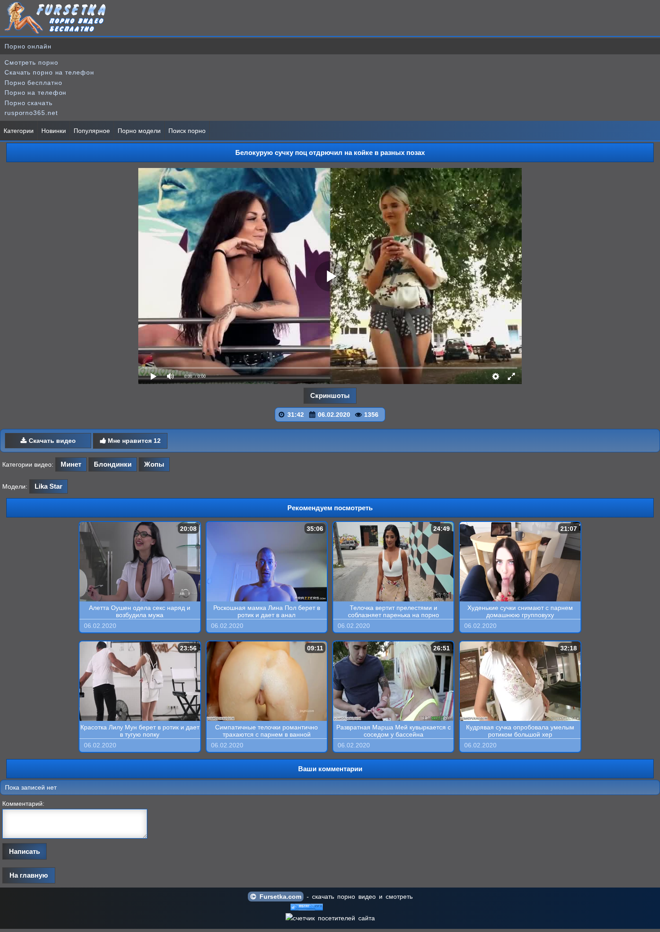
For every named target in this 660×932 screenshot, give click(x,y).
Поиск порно (187, 130)
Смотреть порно (31, 62)
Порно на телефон (35, 92)
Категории (19, 130)
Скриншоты (330, 395)
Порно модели (139, 130)
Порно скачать (28, 102)
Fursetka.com (278, 896)
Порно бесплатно (33, 82)
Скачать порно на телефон (49, 72)
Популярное (92, 130)
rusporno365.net (31, 112)
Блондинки (113, 464)
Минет (71, 464)
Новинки (53, 130)
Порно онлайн (28, 46)
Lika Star (48, 486)
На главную (28, 875)
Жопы (154, 464)
